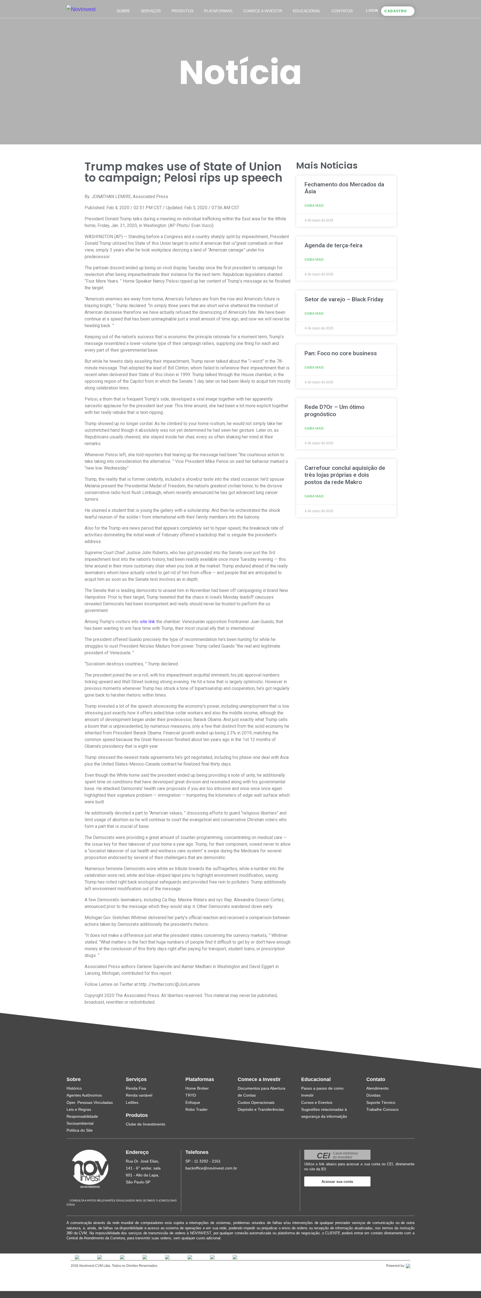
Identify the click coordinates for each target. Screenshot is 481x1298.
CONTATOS (342, 11)
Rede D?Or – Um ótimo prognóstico (334, 410)
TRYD (190, 1095)
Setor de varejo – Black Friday (344, 299)
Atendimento (377, 1088)
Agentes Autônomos (84, 1095)
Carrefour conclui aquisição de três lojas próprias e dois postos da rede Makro (345, 475)
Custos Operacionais (256, 1102)
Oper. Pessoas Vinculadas (90, 1102)
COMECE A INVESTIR (262, 11)
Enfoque (192, 1102)
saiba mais (314, 206)
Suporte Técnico (380, 1102)
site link (147, 621)
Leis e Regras (79, 1109)
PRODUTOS (182, 11)
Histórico (74, 1088)
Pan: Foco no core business (341, 353)
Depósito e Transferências (261, 1109)
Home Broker (197, 1088)
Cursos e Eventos (316, 1102)
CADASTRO (395, 11)
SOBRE (123, 11)
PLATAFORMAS (218, 11)
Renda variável (139, 1095)
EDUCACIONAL (307, 11)
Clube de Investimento (145, 1124)
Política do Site (80, 1130)
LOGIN (372, 11)
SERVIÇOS (151, 11)
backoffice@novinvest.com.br (211, 1168)
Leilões (132, 1102)
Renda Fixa (136, 1088)
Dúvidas (373, 1095)
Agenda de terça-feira (333, 245)
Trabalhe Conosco (382, 1109)
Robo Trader (196, 1109)
